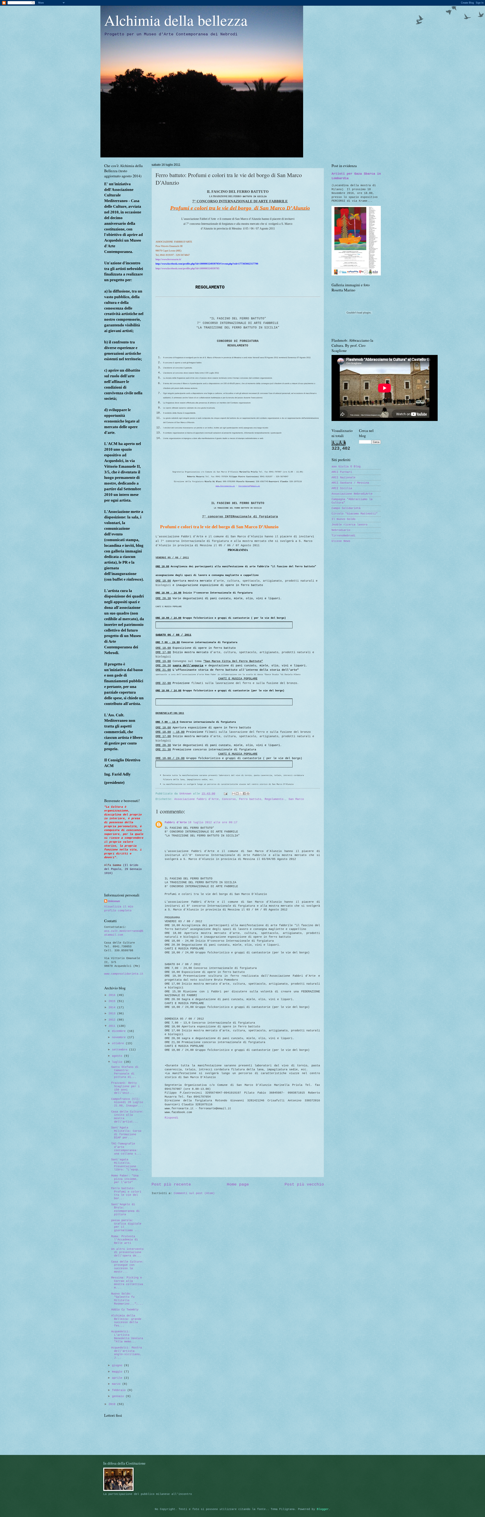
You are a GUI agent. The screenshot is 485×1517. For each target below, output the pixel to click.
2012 (113, 1019)
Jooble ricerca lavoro (349, 524)
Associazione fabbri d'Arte (196, 799)
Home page (238, 1184)
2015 (113, 1001)
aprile (118, 1377)
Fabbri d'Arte (176, 822)
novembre (119, 1037)
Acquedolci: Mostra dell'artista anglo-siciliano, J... (126, 1352)
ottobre (119, 1043)
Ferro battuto (250, 799)
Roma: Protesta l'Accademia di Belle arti (124, 1240)
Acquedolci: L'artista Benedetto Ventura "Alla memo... (127, 1336)
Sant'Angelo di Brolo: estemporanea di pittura (125, 1209)
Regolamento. (275, 799)
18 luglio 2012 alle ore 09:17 (212, 822)
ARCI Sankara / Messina (350, 482)
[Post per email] (225, 793)
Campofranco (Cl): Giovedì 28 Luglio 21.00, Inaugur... (127, 1102)
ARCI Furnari (342, 472)
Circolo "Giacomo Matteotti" (355, 513)
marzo (117, 1384)
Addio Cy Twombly (124, 1309)
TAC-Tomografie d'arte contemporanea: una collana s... (126, 1148)
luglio (118, 1061)
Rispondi (171, 1117)
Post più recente (171, 1184)
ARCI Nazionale (343, 477)
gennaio (119, 1396)
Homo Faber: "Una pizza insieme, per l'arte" (124, 1179)
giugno (118, 1365)
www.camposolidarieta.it (123, 973)
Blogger (323, 1509)
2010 (113, 1404)
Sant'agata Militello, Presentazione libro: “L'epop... (127, 1164)
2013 (113, 1013)
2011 (113, 1026)
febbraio (119, 1390)
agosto (118, 1055)
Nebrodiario (341, 530)
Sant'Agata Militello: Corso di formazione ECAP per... (126, 1132)
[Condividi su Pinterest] (248, 793)
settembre (120, 1049)
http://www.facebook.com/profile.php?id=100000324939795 (187, 268)
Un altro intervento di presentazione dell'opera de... (127, 1252)
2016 (113, 995)
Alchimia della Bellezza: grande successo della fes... (126, 1320)
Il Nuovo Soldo (343, 519)
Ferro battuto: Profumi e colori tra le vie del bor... (126, 1193)
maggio (118, 1371)
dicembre (119, 1031)
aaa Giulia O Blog (346, 466)
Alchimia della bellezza (176, 20)
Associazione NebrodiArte (352, 493)
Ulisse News (341, 541)
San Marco (296, 799)
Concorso (229, 799)
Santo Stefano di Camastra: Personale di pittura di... (124, 1072)
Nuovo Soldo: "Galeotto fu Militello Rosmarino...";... (127, 1298)
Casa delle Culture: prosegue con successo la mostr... (127, 1266)
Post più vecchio (304, 1184)
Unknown (114, 901)
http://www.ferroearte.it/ (168, 259)
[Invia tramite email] (233, 793)
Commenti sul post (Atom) (194, 1193)
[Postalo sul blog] (237, 793)
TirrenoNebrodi (343, 535)
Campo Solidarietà (346, 508)
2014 (113, 1007)
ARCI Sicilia (342, 488)
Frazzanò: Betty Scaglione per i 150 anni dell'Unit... (125, 1088)
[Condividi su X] (241, 793)
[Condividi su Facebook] (244, 793)
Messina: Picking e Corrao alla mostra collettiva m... (127, 1282)
